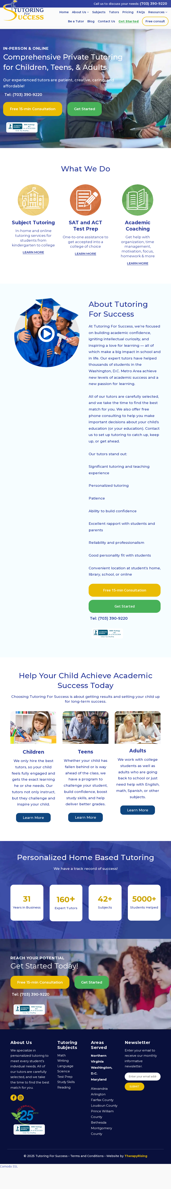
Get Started (128, 21)
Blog (90, 21)
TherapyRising (135, 1156)
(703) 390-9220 (153, 4)
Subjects (99, 12)
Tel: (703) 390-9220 (23, 94)
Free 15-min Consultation (32, 109)
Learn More (33, 818)
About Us (79, 12)
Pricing (127, 12)
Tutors (114, 12)
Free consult (155, 21)
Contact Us (106, 21)
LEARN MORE (33, 252)
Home (64, 12)
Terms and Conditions (87, 1156)
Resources (156, 12)
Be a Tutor (76, 21)
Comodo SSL (9, 1166)
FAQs (141, 12)
